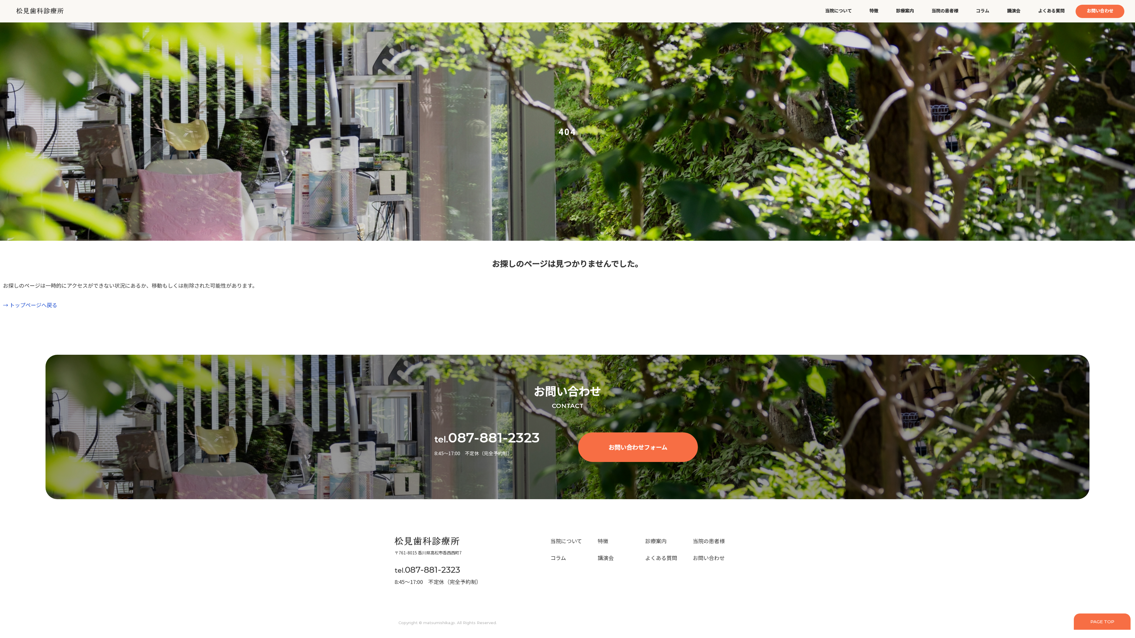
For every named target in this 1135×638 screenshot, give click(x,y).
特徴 (874, 10)
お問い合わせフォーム (638, 447)
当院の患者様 (945, 10)
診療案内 (905, 10)
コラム (982, 10)
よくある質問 (1051, 10)
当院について (838, 10)
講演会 (1013, 10)
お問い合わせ (1100, 10)
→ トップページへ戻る (30, 305)
